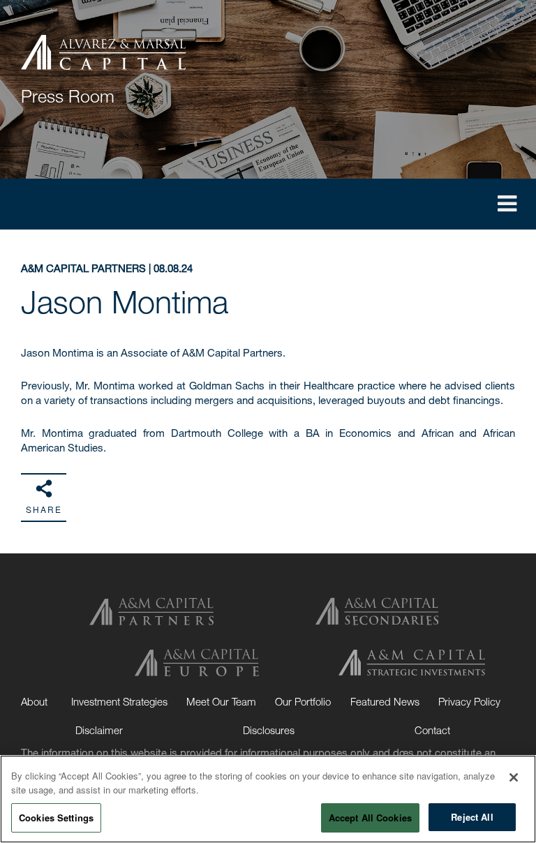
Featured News (384, 701)
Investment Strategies (119, 701)
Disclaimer (99, 730)
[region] (268, 799)
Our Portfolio (303, 701)
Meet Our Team (221, 701)
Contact (432, 730)
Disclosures (269, 730)
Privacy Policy (469, 701)
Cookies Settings (56, 817)
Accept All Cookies (370, 817)
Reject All (472, 816)
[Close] (513, 777)
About (34, 701)
